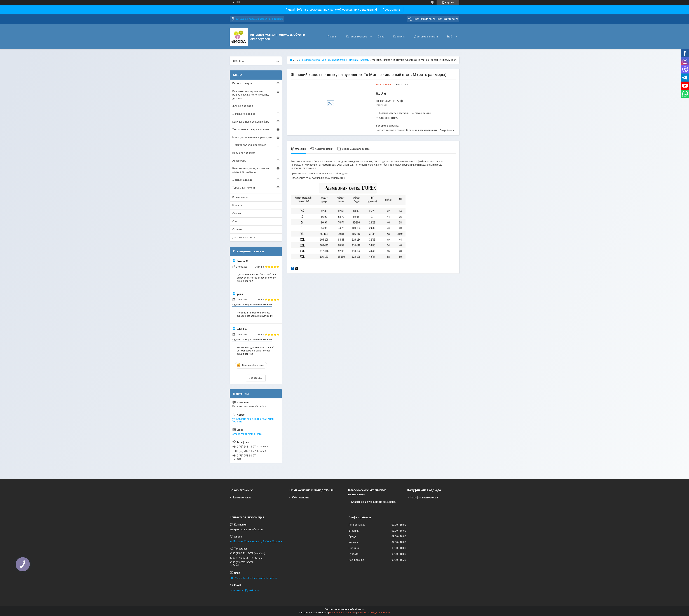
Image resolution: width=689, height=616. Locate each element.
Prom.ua (360, 609)
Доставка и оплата (426, 36)
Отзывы (237, 229)
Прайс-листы (240, 197)
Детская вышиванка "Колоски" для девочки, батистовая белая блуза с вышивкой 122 (256, 277)
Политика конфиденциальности (373, 612)
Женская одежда (309, 59)
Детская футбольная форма (249, 145)
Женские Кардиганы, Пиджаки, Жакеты (345, 59)
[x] (296, 268)
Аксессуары (239, 160)
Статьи (236, 213)
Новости (237, 205)
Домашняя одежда (244, 113)
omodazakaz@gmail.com (247, 433)
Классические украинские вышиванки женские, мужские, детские (250, 95)
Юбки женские (300, 497)
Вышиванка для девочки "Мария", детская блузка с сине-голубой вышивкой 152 (255, 350)
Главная (332, 36)
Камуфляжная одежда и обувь (250, 121)
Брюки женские (242, 497)
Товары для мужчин (244, 187)
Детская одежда (242, 179)
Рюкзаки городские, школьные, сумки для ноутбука (250, 170)
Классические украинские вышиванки (373, 501)
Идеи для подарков (244, 152)
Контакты (399, 36)
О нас (381, 36)
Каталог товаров (356, 36)
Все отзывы (256, 378)
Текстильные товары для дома (250, 129)
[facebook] (292, 268)
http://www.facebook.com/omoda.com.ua (253, 578)
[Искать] (277, 60)
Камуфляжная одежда (424, 497)
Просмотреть (391, 9)
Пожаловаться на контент (342, 612)
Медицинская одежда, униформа (252, 137)
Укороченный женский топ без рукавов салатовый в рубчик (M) (255, 314)
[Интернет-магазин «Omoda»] (239, 37)
